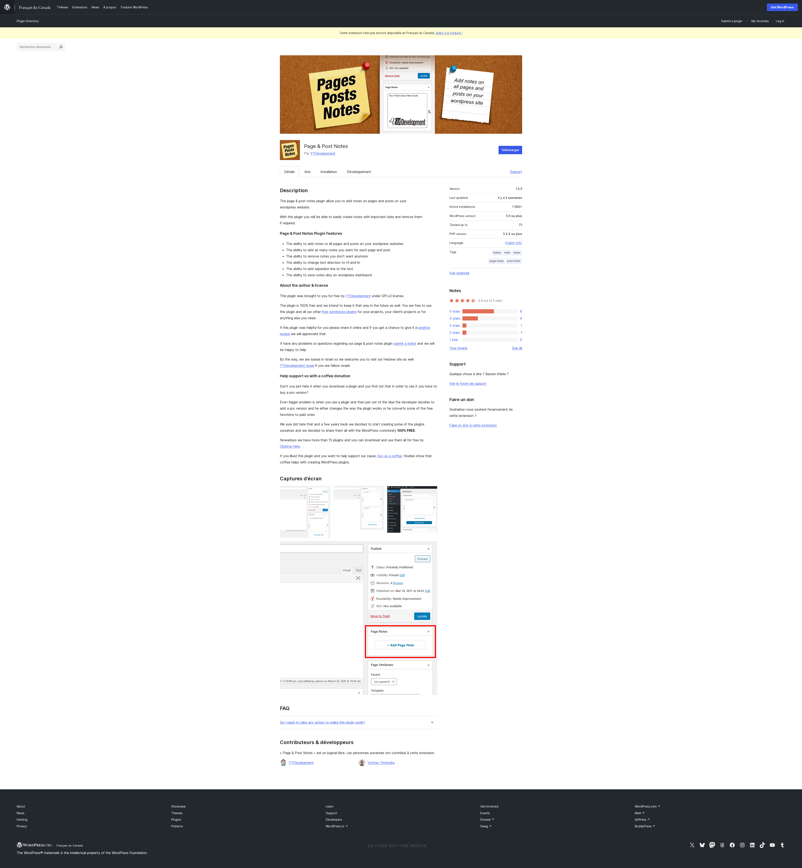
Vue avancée (459, 273)
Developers (334, 819)
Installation (328, 172)
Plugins (176, 819)
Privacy (22, 826)
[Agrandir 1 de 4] (324, 492)
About (21, 806)
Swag (486, 826)
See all (517, 348)
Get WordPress (782, 7)
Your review (458, 348)
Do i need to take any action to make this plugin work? (322, 722)
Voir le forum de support (467, 383)
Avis (308, 172)
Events (485, 813)
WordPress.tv (337, 826)
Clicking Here (290, 446)
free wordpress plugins (339, 312)
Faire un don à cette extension (473, 425)
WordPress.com (647, 806)
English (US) (513, 243)
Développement (359, 172)
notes (516, 252)
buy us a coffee (390, 456)
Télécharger (510, 150)
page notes (497, 260)
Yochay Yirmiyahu (381, 763)
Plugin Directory (28, 21)
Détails (289, 172)
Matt (640, 813)
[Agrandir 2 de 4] (378, 492)
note (507, 252)
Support (516, 172)
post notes (513, 260)
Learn (330, 806)
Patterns (177, 826)
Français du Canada (70, 845)
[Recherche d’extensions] (61, 47)
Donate (487, 819)
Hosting (22, 819)
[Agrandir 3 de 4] (432, 492)
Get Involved (489, 806)
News (20, 813)
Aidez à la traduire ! (449, 33)
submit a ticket (404, 343)
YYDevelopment (322, 153)
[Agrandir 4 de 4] (432, 547)
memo (497, 252)
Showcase (178, 806)
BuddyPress (645, 826)
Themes (177, 813)
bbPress (642, 819)
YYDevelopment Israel (297, 365)
